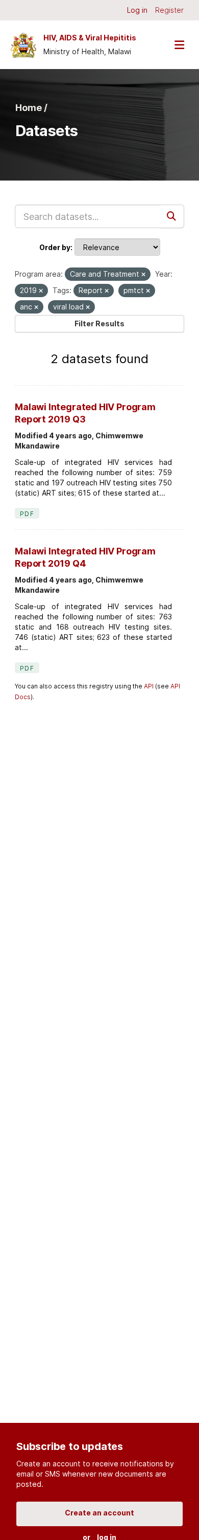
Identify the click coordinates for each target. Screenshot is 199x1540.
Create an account (99, 1512)
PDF (27, 514)
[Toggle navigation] (179, 44)
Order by (54, 247)
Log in (137, 10)
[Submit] (172, 216)
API (149, 686)
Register (169, 10)
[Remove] (143, 274)
